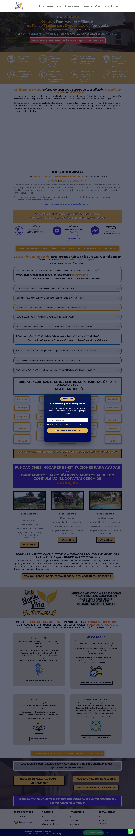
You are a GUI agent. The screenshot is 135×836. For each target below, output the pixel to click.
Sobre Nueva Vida (92, 6)
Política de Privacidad (62, 424)
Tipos (58, 6)
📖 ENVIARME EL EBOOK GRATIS (67, 431)
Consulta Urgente (73, 6)
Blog (107, 6)
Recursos (115, 6)
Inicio (41, 6)
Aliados (50, 6)
